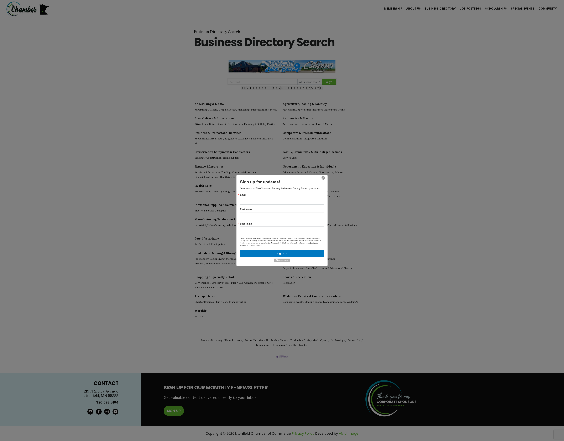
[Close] (323, 178)
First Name (246, 209)
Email (243, 195)
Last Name (246, 223)
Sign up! (282, 253)
